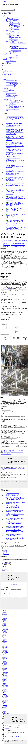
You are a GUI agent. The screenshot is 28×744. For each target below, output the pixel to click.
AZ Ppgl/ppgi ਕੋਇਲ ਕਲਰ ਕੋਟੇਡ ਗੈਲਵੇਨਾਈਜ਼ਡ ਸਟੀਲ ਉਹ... (12, 174)
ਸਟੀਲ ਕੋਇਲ (8, 21)
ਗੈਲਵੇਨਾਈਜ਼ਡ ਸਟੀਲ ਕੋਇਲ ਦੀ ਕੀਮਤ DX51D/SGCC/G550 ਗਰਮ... (15, 498)
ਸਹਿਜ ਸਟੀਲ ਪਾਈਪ (13, 52)
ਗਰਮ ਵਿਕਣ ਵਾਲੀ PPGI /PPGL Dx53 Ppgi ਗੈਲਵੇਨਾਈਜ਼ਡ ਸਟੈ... (14, 522)
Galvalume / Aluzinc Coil (14, 24)
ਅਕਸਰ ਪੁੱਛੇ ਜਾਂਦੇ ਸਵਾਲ (11, 61)
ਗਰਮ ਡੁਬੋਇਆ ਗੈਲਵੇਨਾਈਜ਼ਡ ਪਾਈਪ (18, 43)
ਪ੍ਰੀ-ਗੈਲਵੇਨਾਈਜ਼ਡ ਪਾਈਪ (16, 45)
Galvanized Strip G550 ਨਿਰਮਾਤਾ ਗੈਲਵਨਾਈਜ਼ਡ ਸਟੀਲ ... (13, 126)
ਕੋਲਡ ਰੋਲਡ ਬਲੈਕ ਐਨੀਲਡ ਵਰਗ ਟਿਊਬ (19, 48)
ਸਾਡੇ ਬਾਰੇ (5, 59)
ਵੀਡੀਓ (7, 62)
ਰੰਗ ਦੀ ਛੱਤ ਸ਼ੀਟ (12, 36)
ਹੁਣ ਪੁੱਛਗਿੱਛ (3, 548)
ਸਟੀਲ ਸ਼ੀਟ (8, 34)
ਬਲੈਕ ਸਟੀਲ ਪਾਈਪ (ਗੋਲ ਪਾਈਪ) (15, 51)
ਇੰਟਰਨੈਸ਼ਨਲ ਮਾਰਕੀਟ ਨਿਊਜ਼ (12, 57)
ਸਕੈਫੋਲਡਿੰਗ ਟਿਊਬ (5, 288)
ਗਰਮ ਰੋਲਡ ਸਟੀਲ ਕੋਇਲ (14, 29)
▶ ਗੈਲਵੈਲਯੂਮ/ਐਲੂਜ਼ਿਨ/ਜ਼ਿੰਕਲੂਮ (12, 19)
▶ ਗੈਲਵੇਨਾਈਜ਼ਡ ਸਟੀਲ (11, 18)
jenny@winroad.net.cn (8, 563)
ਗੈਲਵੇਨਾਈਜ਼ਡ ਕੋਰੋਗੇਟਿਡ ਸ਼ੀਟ (14, 37)
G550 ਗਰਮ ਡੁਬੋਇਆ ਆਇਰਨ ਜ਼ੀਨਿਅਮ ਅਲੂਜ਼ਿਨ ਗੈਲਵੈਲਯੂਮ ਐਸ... (15, 530)
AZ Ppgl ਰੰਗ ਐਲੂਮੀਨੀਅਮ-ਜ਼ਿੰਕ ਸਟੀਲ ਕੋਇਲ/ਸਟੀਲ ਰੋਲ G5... (14, 180)
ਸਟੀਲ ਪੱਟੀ (8, 30)
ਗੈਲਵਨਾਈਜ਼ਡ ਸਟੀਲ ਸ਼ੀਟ (14, 35)
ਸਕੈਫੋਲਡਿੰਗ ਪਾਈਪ (15, 46)
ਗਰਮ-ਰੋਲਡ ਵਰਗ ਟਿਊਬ (16, 50)
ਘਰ (4, 15)
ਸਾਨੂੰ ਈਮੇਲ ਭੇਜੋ (4, 270)
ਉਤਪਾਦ (5, 17)
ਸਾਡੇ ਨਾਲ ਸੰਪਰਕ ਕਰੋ (7, 63)
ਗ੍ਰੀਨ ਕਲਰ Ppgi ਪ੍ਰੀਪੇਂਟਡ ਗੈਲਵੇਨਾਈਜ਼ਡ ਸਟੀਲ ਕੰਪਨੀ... (13, 506)
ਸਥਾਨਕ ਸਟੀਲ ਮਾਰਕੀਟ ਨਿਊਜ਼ (12, 56)
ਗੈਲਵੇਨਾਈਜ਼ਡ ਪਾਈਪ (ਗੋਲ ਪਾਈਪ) (16, 42)
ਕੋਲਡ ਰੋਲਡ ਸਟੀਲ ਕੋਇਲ (14, 28)
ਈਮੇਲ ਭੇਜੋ (3, 570)
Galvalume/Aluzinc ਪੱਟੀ (14, 32)
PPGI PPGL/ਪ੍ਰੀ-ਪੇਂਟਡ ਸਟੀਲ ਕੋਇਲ (16, 25)
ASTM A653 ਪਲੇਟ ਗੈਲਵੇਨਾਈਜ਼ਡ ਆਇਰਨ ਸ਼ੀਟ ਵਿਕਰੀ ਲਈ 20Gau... (15, 161)
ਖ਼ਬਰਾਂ (4, 54)
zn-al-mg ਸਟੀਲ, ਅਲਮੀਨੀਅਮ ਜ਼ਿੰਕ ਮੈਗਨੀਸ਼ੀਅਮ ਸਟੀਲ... (15, 538)
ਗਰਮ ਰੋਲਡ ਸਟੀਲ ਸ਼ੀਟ (13, 40)
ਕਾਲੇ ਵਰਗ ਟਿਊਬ (12, 47)
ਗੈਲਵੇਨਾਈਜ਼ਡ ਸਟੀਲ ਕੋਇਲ (14, 23)
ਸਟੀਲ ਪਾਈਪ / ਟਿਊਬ (10, 41)
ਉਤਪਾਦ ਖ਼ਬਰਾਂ (9, 58)
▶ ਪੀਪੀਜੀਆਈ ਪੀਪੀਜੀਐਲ (11, 20)
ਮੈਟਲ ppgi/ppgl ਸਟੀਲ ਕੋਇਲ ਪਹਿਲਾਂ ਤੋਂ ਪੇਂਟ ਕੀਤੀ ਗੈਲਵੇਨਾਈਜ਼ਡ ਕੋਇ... (15, 224)
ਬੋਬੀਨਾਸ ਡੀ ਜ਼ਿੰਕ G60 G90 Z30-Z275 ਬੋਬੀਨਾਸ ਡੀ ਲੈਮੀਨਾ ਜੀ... (14, 205)
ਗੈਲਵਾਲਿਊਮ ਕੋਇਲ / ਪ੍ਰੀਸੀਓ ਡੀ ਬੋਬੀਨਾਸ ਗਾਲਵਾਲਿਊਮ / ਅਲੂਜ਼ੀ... (14, 133)
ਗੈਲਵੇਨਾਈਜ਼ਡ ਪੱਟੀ (12, 31)
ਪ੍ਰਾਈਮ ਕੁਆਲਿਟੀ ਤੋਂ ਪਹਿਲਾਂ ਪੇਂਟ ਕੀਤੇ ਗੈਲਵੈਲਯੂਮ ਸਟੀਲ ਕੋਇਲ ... (15, 514)
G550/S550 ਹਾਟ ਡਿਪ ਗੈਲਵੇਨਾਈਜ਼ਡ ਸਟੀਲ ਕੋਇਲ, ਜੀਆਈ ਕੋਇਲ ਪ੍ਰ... (15, 146)
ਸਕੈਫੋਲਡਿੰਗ (8, 53)
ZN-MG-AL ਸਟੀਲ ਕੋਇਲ (14, 26)
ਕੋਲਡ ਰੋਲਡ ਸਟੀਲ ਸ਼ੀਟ (13, 39)
